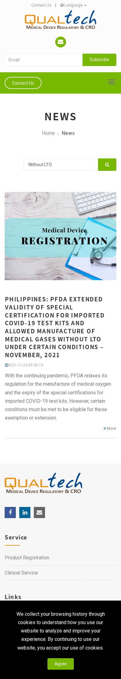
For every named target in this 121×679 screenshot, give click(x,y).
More (111, 428)
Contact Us (41, 5)
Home (48, 133)
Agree (61, 663)
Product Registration (27, 558)
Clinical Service (21, 573)
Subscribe (99, 59)
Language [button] (73, 5)
